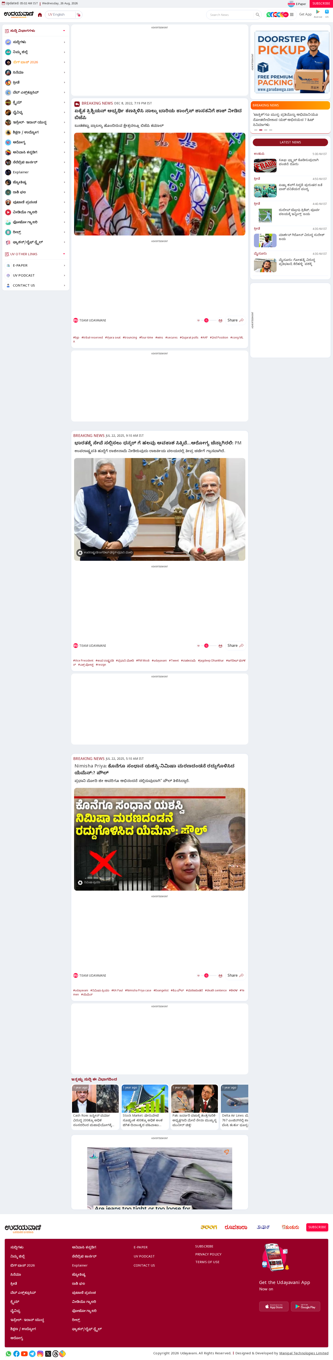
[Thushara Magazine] (263, 1227)
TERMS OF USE (207, 1262)
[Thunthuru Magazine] (290, 1227)
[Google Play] (305, 1306)
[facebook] (16, 1354)
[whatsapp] (8, 1354)
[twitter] (48, 1354)
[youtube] (24, 1354)
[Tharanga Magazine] (209, 1227)
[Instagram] (40, 1354)
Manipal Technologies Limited (303, 1354)
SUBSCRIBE (321, 4)
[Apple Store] (273, 1306)
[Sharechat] (62, 1354)
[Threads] (55, 1354)
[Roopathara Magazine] (236, 1227)
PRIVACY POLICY (208, 1255)
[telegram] (32, 1354)
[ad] (292, 62)
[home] (19, 14)
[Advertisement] (159, 63)
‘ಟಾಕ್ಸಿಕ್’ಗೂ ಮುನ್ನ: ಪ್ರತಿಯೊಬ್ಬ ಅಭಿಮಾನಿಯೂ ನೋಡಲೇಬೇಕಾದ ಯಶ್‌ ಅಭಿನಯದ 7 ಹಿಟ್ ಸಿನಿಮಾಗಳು (285, 120)
